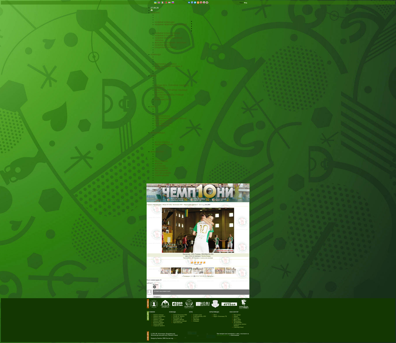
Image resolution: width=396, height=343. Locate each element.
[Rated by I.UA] (201, 337)
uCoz (175, 338)
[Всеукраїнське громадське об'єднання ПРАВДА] (244, 308)
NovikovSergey (206, 256)
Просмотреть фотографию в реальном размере (198, 258)
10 (203, 276)
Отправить (157, 297)
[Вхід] (154, 286)
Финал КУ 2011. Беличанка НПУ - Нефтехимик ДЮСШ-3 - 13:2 (182, 204)
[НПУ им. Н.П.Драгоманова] (154, 307)
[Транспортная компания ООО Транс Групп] (215, 307)
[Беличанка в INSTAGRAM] (207, 3)
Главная (149, 204)
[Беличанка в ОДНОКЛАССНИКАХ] (198, 3)
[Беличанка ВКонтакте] (189, 3)
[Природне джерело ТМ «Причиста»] (165, 307)
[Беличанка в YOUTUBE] (204, 3)
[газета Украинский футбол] (229, 305)
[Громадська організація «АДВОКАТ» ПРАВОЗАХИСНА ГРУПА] (189, 308)
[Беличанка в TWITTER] (195, 3)
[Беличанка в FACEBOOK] (192, 3)
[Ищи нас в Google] (201, 3)
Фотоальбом (157, 204)
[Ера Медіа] (177, 305)
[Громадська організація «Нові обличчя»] (202, 305)
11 (205, 276)
